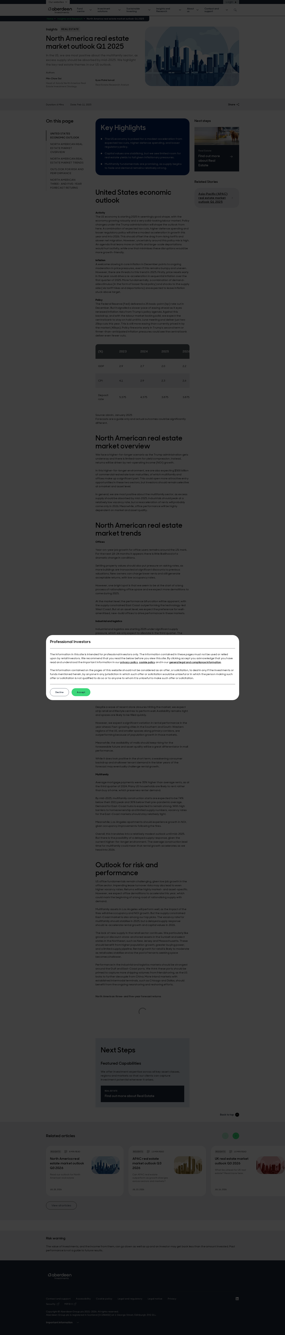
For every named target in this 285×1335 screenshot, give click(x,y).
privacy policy (129, 662)
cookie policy (147, 662)
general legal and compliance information (195, 662)
